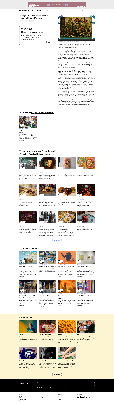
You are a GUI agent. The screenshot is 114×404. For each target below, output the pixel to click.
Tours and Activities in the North (65, 360)
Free (49, 42)
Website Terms (22, 399)
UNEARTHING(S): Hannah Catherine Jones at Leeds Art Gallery (28, 267)
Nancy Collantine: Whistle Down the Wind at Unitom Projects (85, 267)
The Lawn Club (80, 226)
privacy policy (64, 387)
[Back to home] (26, 10)
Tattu (20, 226)
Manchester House (62, 199)
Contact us (21, 394)
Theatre (21, 334)
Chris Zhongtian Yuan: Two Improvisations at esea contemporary (64, 297)
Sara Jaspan (22, 20)
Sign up (93, 384)
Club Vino (41, 226)
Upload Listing (42, 397)
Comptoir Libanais (81, 172)
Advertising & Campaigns (45, 394)
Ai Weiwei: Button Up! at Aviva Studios (46, 296)
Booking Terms (22, 400)
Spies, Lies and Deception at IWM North (66, 267)
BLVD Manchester (43, 199)
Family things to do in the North (26, 360)
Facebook (60, 399)
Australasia (22, 199)
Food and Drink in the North (45, 334)
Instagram (60, 397)
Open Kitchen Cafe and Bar (26, 172)
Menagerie (60, 172)
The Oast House (80, 199)
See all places (57, 240)
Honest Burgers (61, 226)
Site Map (41, 396)
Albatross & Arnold (43, 172)
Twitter (59, 396)
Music (78, 334)
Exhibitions (60, 334)
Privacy (21, 397)
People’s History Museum (29, 35)
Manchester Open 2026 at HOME (27, 295)
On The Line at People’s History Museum (26, 131)
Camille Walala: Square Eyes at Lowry (84, 296)
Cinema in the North (43, 360)
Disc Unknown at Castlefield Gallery (47, 266)
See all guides (57, 374)
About (20, 396)
